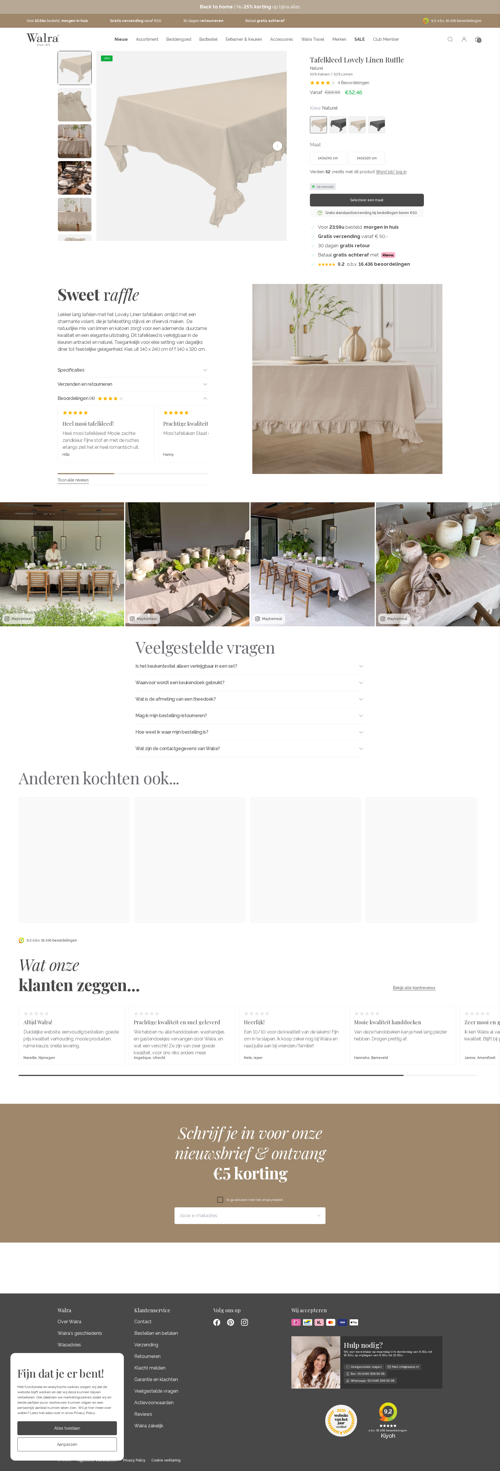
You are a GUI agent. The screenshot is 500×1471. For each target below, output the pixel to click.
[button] (105, 146)
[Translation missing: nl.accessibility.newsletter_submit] (318, 1216)
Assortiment (147, 39)
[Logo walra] (43, 39)
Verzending (146, 1345)
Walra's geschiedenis (80, 1333)
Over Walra (69, 1321)
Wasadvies (69, 1345)
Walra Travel (312, 39)
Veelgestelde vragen (156, 1391)
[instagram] (244, 1322)
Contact (143, 1321)
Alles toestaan (67, 1428)
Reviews (143, 1414)
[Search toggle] (450, 39)
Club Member (386, 39)
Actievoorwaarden (154, 1402)
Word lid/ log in (391, 171)
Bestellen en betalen (156, 1333)
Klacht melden (150, 1368)
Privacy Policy (84, 1413)
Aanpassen (67, 1444)
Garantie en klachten (156, 1379)
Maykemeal (21, 619)
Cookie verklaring (166, 1460)
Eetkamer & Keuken (244, 39)
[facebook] (216, 1322)
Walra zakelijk (148, 1425)
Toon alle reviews (73, 480)
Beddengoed (178, 39)
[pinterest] (230, 1322)
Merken (339, 39)
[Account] (464, 39)
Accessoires (281, 39)
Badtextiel (208, 39)
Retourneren (147, 1356)
